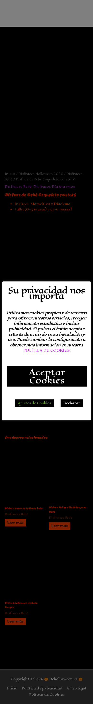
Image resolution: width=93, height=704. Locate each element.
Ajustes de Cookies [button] (34, 403)
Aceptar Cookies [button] (47, 376)
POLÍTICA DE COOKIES (46, 350)
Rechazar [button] (71, 403)
